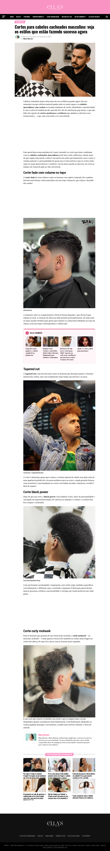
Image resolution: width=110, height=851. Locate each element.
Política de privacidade (27, 836)
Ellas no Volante (94, 17)
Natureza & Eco (67, 17)
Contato (40, 836)
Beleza (18, 17)
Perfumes (27, 17)
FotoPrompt (86, 836)
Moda (12, 17)
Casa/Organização (53, 17)
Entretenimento (80, 17)
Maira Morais (28, 39)
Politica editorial (74, 836)
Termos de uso (60, 836)
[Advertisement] (59, 135)
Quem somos (49, 836)
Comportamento (38, 17)
